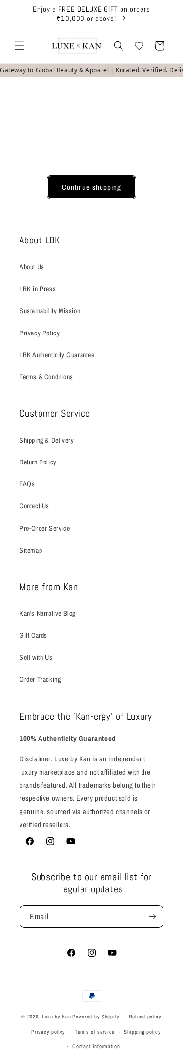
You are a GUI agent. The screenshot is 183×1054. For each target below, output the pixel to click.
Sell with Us (36, 657)
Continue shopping (91, 187)
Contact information (96, 1046)
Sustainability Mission (50, 310)
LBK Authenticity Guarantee (57, 355)
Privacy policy (48, 1031)
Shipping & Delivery (47, 440)
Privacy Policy (40, 333)
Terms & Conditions (46, 376)
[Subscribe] (152, 916)
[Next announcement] (165, 14)
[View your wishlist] (139, 45)
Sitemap (31, 550)
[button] (19, 45)
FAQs (27, 484)
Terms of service (95, 1031)
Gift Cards (33, 635)
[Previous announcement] (18, 14)
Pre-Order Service (45, 528)
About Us (32, 266)
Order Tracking (40, 679)
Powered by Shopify (96, 1016)
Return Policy (38, 462)
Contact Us (34, 505)
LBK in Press (38, 288)
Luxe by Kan (56, 1016)
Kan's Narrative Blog (48, 613)
